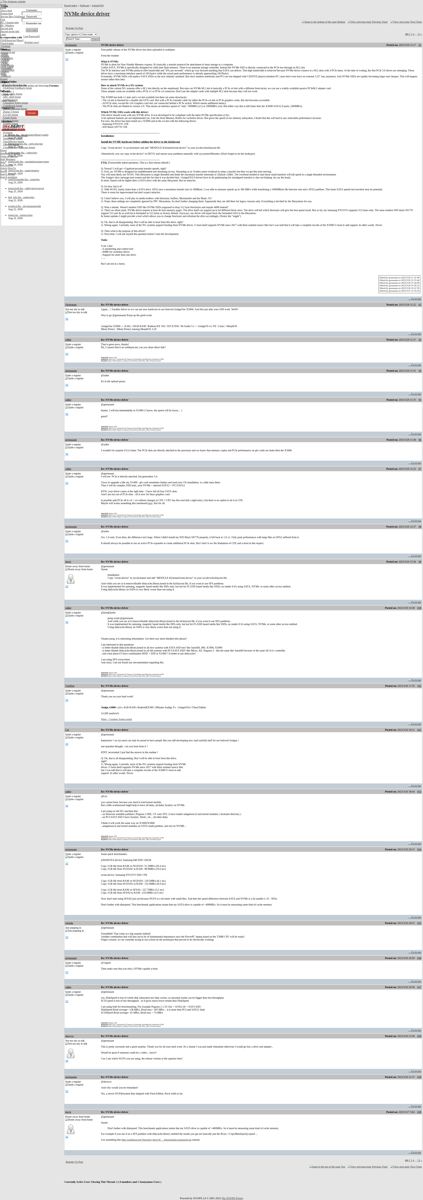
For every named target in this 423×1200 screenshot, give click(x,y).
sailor (68, 339)
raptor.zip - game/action (20, 215)
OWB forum (9, 129)
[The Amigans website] (12, 1)
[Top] (414, 298)
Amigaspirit (6, 58)
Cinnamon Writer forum (15, 102)
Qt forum (7, 132)
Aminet (4, 55)
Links (3, 34)
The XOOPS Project (232, 1198)
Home (3, 4)
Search (3, 171)
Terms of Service (9, 156)
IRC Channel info (9, 22)
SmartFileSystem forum (15, 135)
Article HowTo (8, 168)
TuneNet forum (10, 144)
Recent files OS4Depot (12, 16)
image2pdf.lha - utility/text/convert (26, 188)
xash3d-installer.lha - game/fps (24, 179)
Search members (8, 177)
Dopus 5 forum (10, 111)
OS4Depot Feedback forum (17, 88)
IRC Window (7, 25)
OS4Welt (5, 46)
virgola (69, 923)
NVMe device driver (87, 14)
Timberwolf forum (12, 138)
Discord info (6, 28)
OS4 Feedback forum (13, 85)
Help (2, 162)
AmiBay (5, 64)
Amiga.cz (5, 76)
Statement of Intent (10, 153)
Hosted (3, 79)
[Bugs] (19, 40)
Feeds (3, 7)
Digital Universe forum (14, 108)
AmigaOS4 (98, 5)
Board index (70, 5)
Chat (2, 19)
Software (84, 5)
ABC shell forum (11, 96)
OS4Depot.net (8, 40)
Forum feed (6, 13)
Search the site (7, 174)
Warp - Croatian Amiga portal (116, 719)
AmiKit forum (10, 99)
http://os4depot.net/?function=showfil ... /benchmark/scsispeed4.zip (157, 1139)
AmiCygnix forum (12, 93)
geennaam (71, 45)
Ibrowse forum (10, 120)
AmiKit (4, 61)
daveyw (69, 1036)
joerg (68, 561)
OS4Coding (6, 67)
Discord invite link (9, 31)
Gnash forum (9, 117)
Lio (67, 729)
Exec (3, 73)
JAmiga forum (10, 123)
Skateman (71, 304)
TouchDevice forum (13, 141)
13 (419, 34)
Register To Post (74, 28)
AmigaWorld (7, 70)
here (150, 503)
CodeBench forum (12, 105)
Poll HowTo (6, 165)
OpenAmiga (7, 43)
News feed (6, 10)
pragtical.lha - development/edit (24, 206)
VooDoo (69, 685)
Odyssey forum (10, 126)
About (3, 150)
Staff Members (7, 159)
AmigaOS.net (7, 52)
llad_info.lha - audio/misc (21, 197)
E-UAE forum (10, 114)
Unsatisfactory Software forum (18, 147)
